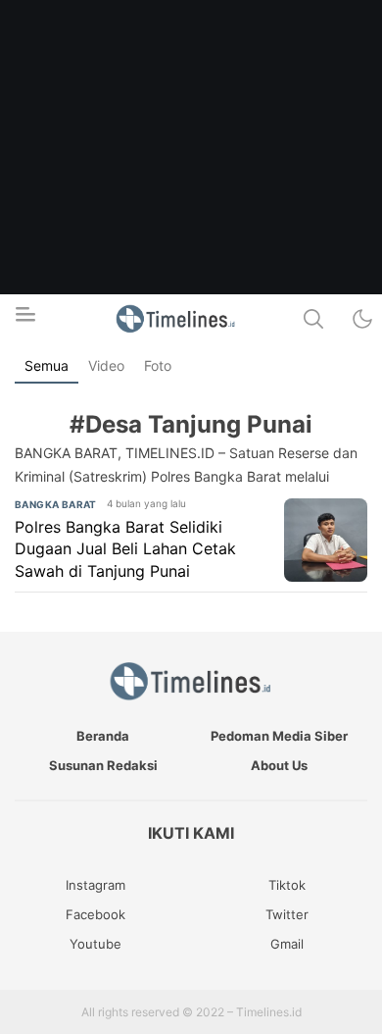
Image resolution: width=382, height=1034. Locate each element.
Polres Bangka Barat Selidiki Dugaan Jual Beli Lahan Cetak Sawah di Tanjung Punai (125, 549)
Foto (157, 365)
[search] (313, 318)
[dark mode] (362, 318)
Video (106, 365)
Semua (46, 365)
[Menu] (24, 319)
